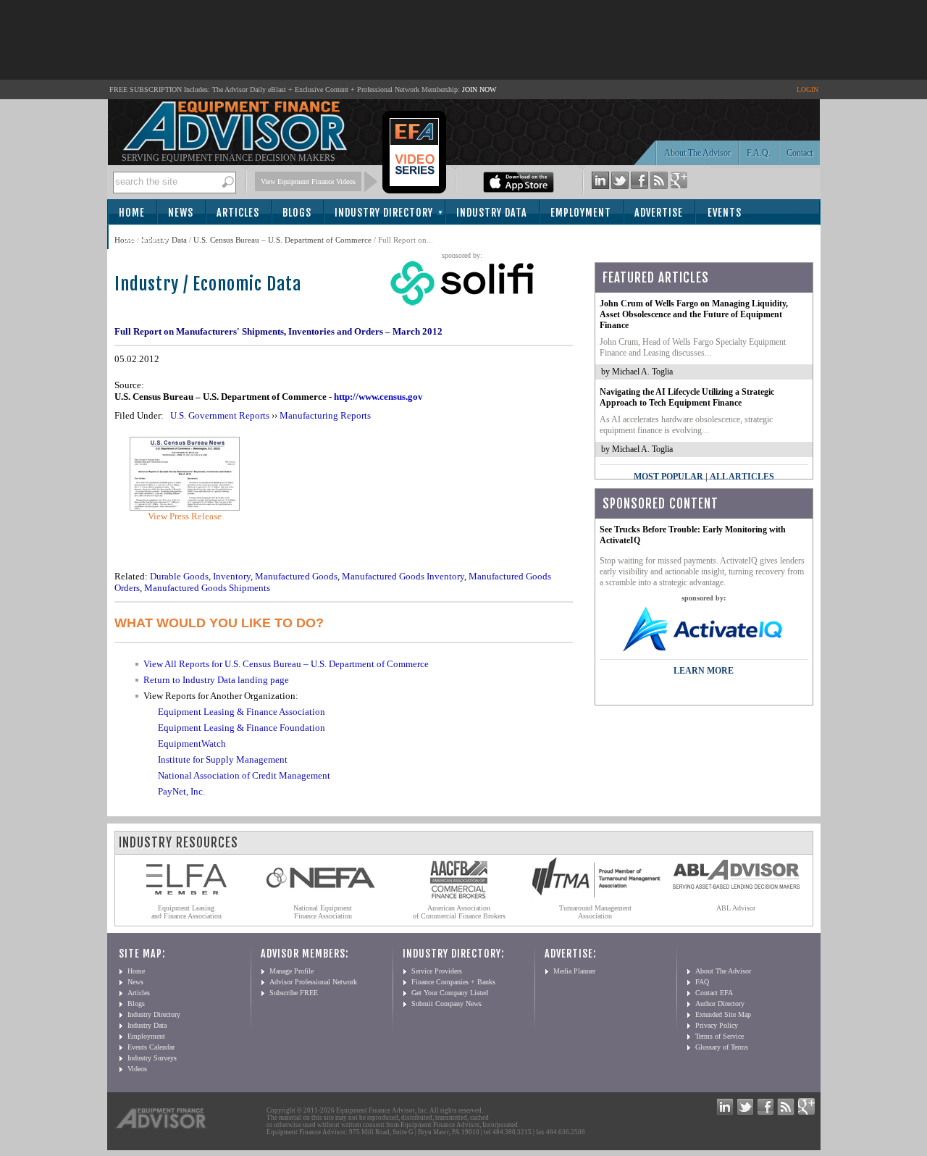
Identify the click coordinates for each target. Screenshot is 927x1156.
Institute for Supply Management (223, 759)
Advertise (658, 212)
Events (725, 212)
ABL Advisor (735, 908)
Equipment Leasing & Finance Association (241, 711)
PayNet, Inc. (181, 791)
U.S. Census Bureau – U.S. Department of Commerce (282, 239)
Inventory (232, 576)
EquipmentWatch (192, 743)
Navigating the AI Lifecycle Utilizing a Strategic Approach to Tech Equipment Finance (687, 397)
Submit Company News (446, 1004)
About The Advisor (697, 153)
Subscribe (148, 238)
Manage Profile (291, 971)
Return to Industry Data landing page (216, 679)
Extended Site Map (723, 1014)
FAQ (702, 982)
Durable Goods (179, 576)
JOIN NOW (479, 89)
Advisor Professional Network (313, 982)
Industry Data (491, 212)
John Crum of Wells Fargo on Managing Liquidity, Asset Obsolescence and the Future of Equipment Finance (694, 314)
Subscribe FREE (293, 993)
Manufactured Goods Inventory (403, 576)
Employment (580, 212)
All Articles (742, 477)
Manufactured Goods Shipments (207, 587)
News (180, 212)
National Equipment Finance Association (322, 912)
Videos (137, 1069)
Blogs (296, 212)
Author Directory (719, 1004)
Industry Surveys (152, 1058)
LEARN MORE (704, 671)
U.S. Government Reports (219, 415)
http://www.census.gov (378, 396)
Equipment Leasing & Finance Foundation (241, 727)
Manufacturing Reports (325, 415)
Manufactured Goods (296, 576)
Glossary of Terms (721, 1047)
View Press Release (185, 516)
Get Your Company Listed (449, 993)
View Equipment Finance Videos (308, 181)
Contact (800, 153)
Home (132, 212)
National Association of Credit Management (244, 775)
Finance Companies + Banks (453, 982)
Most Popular (668, 477)
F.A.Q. (759, 153)
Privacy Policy (716, 1025)
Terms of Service (719, 1036)
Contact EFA (714, 993)
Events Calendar (151, 1047)
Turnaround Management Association (595, 912)
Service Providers (436, 971)
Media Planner (574, 971)
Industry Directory (384, 212)
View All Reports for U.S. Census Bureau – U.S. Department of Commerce (286, 663)
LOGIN (807, 89)
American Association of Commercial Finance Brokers (459, 912)
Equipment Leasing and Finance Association (186, 912)
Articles (238, 212)
